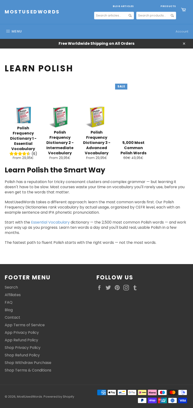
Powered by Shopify (59, 397)
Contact (12, 317)
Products (168, 6)
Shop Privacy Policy (22, 347)
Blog (9, 310)
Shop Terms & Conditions (28, 370)
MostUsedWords (32, 12)
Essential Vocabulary (50, 222)
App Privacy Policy (22, 332)
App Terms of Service (25, 325)
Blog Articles (123, 6)
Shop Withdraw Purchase (28, 362)
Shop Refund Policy (22, 355)
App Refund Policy (21, 340)
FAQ (8, 302)
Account (182, 31)
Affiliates (13, 295)
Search (11, 287)
